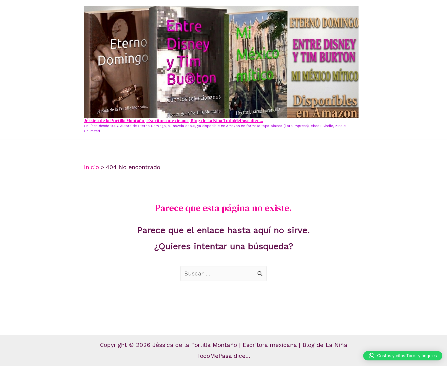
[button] (402, 355)
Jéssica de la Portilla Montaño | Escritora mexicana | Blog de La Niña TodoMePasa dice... (173, 120)
